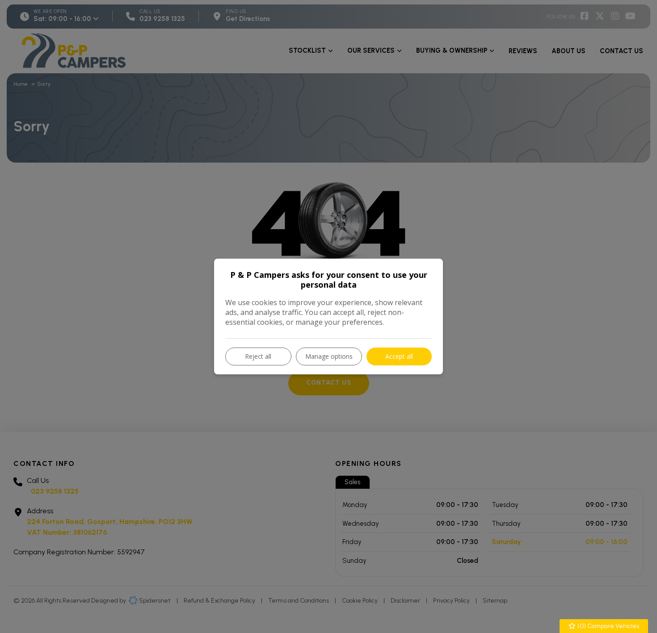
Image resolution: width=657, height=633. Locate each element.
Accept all (399, 356)
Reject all (258, 356)
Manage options (329, 356)
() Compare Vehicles (607, 626)
